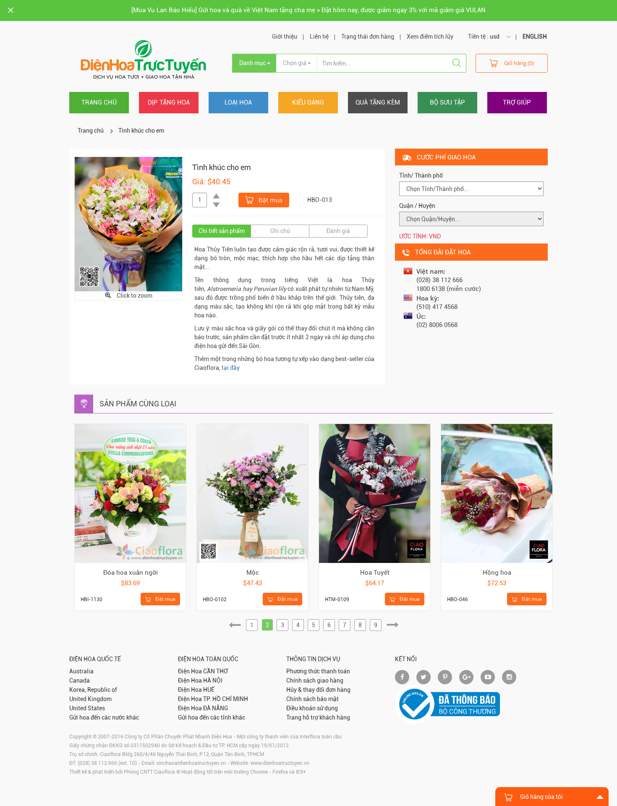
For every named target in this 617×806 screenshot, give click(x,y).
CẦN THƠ (215, 671)
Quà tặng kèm (378, 102)
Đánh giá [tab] (338, 231)
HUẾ (208, 689)
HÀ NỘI (212, 680)
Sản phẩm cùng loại (137, 403)
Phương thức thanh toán (318, 671)
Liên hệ (319, 36)
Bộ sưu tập (447, 102)
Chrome (259, 772)
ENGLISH (535, 36)
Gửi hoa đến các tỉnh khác (211, 717)
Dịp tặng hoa (169, 102)
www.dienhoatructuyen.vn (280, 763)
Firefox (280, 772)
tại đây (231, 367)
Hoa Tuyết (375, 572)
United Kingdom (90, 699)
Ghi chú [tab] (280, 231)
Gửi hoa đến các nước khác (104, 717)
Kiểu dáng (308, 102)
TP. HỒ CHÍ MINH (225, 699)
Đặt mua (269, 200)
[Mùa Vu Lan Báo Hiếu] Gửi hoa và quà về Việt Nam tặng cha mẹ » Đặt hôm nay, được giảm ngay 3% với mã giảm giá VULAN (308, 10)
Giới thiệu (284, 36)
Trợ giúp (517, 102)
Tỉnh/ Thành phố (421, 175)
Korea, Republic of (93, 689)
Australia (81, 671)
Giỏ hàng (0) (519, 63)
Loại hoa (238, 102)
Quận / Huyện (417, 205)
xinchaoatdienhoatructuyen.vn (191, 763)
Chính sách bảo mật (312, 699)
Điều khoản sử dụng (312, 708)
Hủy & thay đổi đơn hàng (318, 689)
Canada (79, 680)
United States (87, 708)
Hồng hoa (497, 572)
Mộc (252, 572)
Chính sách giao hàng (314, 680)
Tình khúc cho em (141, 130)
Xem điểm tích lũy (430, 36)
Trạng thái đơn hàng (367, 36)
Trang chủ (99, 102)
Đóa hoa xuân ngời (130, 572)
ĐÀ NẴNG (215, 708)
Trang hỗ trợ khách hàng (318, 717)
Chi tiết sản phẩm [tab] (222, 231)
